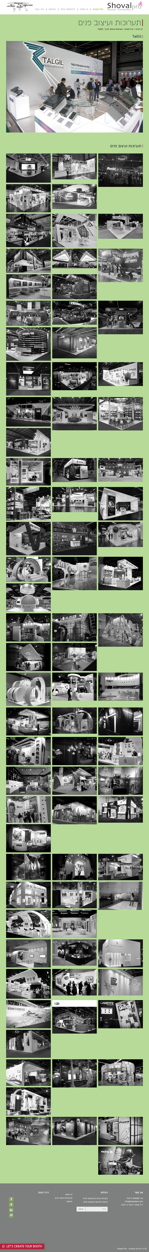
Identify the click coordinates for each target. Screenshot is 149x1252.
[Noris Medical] (74, 499)
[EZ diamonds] (120, 982)
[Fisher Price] (28, 838)
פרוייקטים (98, 9)
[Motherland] (120, 1160)
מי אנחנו (84, 9)
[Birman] (74, 376)
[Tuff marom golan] (28, 984)
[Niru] (120, 809)
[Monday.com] (28, 286)
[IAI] (28, 442)
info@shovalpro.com (134, 1201)
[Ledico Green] (28, 1072)
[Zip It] (28, 809)
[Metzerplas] (28, 1014)
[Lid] (74, 1017)
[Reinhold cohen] (28, 924)
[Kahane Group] (74, 413)
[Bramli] (120, 413)
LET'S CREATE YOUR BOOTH (23, 1246)
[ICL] (74, 230)
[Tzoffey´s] (74, 952)
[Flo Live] (28, 689)
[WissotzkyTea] (74, 538)
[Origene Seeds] (28, 597)
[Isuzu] (74, 781)
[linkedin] (11, 1210)
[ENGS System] (74, 573)
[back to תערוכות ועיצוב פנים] (139, 45)
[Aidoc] (120, 317)
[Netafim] (74, 196)
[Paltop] (120, 573)
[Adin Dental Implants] (120, 534)
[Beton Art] (74, 867)
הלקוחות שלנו (68, 9)
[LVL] (74, 810)
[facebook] (11, 1199)
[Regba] (120, 721)
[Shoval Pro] (125, 6)
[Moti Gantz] (74, 895)
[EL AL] (120, 687)
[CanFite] (28, 953)
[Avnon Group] (74, 258)
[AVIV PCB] (28, 538)
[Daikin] (120, 1131)
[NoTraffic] (120, 630)
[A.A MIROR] (74, 751)
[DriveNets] (28, 472)
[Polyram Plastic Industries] (74, 166)
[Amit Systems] (28, 867)
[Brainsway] (28, 569)
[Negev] (28, 1044)
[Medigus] (74, 627)
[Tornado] (74, 313)
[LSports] (28, 230)
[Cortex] (28, 198)
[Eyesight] (28, 627)
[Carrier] (28, 1131)
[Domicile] (28, 781)
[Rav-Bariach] (74, 924)
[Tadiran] (74, 720)
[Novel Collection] (28, 895)
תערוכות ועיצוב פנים (114, 29)
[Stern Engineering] (120, 226)
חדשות (52, 9)
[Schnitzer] (120, 953)
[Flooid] (120, 170)
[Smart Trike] (74, 982)
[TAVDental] (120, 503)
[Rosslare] (120, 867)
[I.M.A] (120, 1072)
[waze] (11, 1215)
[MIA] (74, 1073)
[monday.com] (28, 313)
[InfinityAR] (28, 657)
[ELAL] (120, 781)
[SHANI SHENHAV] (28, 412)
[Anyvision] (28, 379)
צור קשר (39, 9)
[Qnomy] (74, 657)
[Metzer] (74, 687)
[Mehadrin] (120, 374)
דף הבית (139, 29)
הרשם (81, 1209)
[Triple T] (120, 751)
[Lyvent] (28, 1101)
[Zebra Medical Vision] (74, 470)
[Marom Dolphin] (120, 265)
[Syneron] (28, 751)
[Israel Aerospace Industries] (28, 168)
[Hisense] (28, 261)
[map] (11, 1204)
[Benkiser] (74, 342)
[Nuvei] (74, 286)
